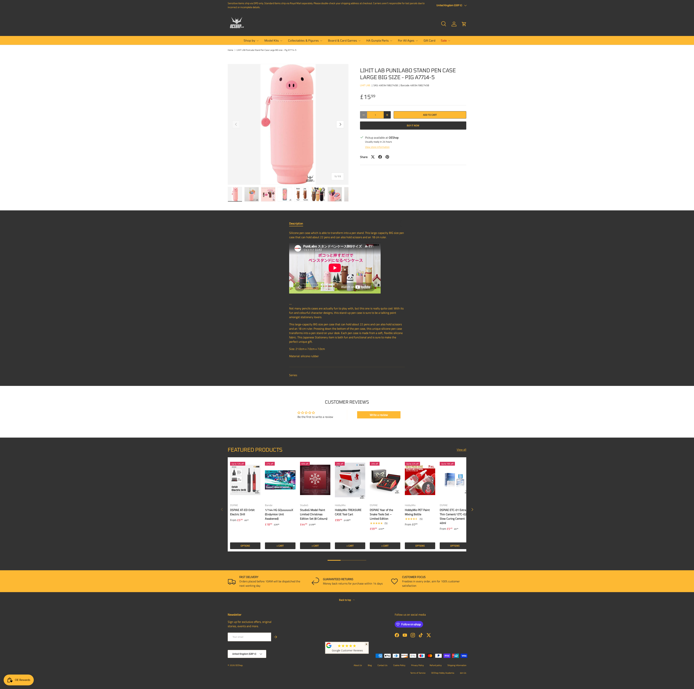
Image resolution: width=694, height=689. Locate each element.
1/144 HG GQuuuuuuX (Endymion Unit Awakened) (279, 514)
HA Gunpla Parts (377, 40)
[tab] (296, 223)
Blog (370, 665)
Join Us (463, 673)
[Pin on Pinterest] (387, 157)
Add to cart (430, 115)
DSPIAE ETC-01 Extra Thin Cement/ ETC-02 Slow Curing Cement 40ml (453, 516)
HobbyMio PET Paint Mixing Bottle (417, 512)
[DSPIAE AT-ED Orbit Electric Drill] (245, 480)
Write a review (379, 415)
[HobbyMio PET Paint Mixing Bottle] (420, 480)
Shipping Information (456, 665)
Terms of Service (417, 673)
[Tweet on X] (372, 157)
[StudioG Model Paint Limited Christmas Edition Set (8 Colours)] (315, 480)
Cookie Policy (399, 665)
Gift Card (429, 40)
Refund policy (436, 665)
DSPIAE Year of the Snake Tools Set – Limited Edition (381, 514)
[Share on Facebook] (380, 157)
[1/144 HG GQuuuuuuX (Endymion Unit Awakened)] (280, 480)
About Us (358, 665)
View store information (377, 147)
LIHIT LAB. (365, 85)
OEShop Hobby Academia (442, 673)
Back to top (345, 600)
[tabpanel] (347, 296)
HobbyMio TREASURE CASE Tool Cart (348, 512)
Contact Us (382, 665)
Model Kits (271, 40)
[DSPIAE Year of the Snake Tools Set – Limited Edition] (385, 480)
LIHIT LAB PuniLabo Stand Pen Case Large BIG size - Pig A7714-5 (266, 50)
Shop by (249, 40)
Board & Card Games (342, 40)
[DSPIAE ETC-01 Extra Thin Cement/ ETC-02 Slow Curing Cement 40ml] (455, 480)
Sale (444, 40)
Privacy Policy (417, 665)
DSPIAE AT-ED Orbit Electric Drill (242, 512)
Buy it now (413, 125)
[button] (464, 24)
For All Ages (406, 40)
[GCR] (329, 645)
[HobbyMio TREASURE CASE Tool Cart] (350, 480)
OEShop (239, 665)
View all (461, 449)
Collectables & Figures (303, 40)
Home (230, 50)
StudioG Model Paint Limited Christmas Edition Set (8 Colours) (313, 514)
